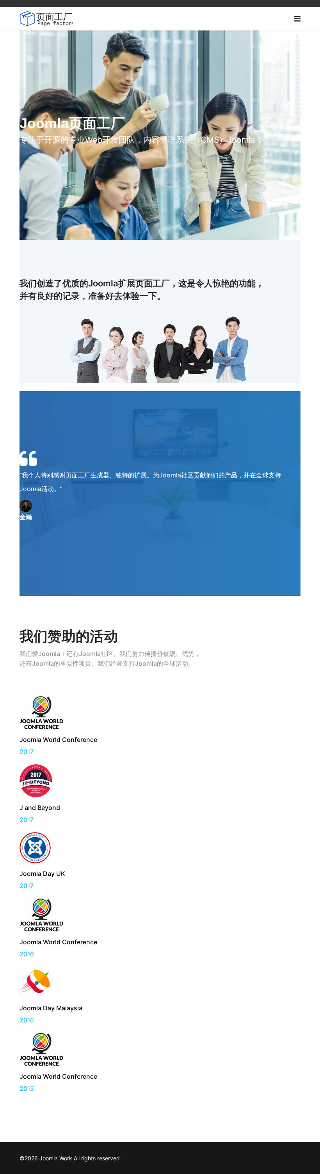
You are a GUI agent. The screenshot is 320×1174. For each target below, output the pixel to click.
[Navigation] (297, 18)
